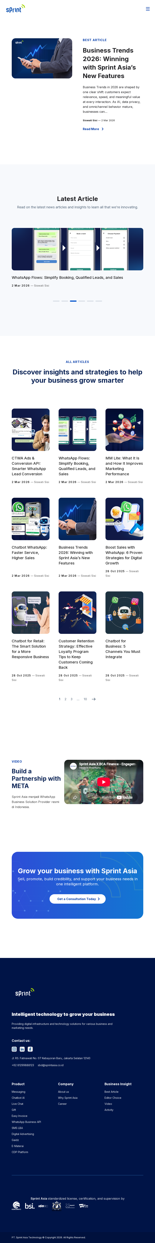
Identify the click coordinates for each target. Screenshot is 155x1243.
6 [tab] (99, 301)
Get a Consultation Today (76, 899)
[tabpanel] (77, 260)
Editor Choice (113, 1097)
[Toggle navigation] (148, 8)
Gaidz (15, 1140)
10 (85, 699)
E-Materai (18, 1146)
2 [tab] (65, 301)
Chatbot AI (18, 1097)
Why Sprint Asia (68, 1097)
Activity (109, 1109)
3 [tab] (73, 301)
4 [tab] (82, 301)
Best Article (112, 1091)
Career (62, 1103)
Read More (91, 129)
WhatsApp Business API (26, 1121)
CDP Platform (20, 1152)
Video (108, 1103)
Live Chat (17, 1103)
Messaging (18, 1091)
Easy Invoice (19, 1115)
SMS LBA (17, 1128)
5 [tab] (90, 301)
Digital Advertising (23, 1134)
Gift (14, 1109)
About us (63, 1091)
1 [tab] (56, 301)
